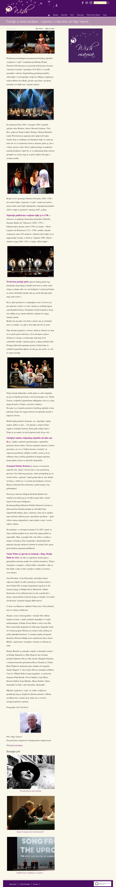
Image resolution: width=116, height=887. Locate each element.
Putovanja (80, 15)
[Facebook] (82, 3)
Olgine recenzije (49, 29)
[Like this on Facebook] (15, 745)
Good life (64, 15)
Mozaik (55, 15)
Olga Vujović (39, 29)
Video (105, 15)
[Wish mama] (86, 45)
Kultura (14, 28)
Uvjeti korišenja (25, 884)
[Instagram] (90, 3)
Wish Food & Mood (93, 15)
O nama (35, 884)
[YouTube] (86, 3)
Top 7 (72, 15)
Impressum (12, 884)
